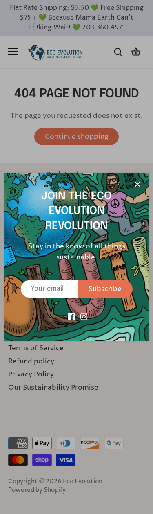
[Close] (137, 184)
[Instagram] (83, 317)
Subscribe (105, 289)
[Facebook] (71, 317)
